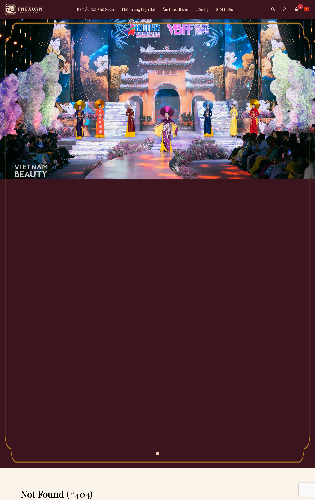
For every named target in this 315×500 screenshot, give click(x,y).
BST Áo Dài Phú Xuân (95, 9)
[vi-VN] (307, 9)
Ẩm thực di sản (175, 9)
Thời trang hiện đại (138, 9)
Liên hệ (202, 9)
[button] (296, 9)
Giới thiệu (224, 9)
